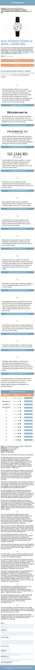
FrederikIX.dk (20, 73)
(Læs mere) (25, 53)
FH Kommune (17, 3)
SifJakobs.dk (28, 73)
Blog (13, 667)
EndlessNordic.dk (6, 75)
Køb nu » (17, 65)
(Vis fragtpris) (9, 56)
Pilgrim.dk (4, 73)
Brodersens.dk (11, 73)
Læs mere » (17, 60)
